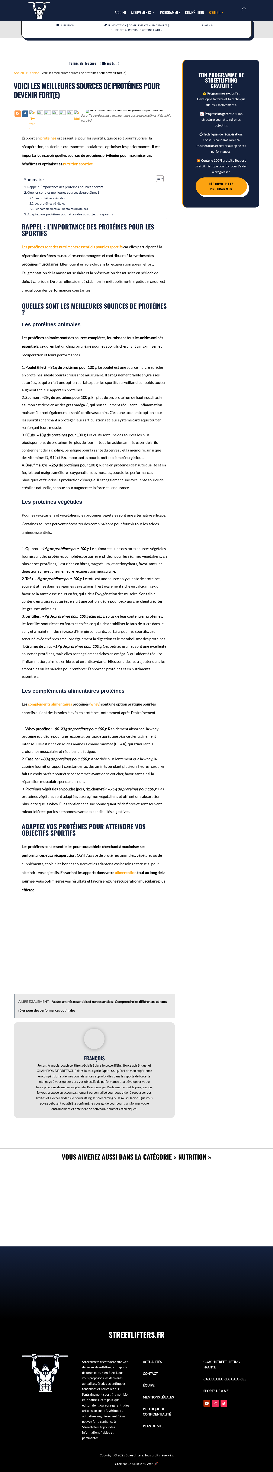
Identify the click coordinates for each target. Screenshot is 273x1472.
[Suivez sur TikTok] (224, 1403)
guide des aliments (124, 30)
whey (158, 30)
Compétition (194, 13)
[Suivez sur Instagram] (215, 1403)
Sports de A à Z (215, 1391)
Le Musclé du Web (140, 1464)
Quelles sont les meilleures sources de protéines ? (63, 192)
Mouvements (141, 13)
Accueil (120, 13)
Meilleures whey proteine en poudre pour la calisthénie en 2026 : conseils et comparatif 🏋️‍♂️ (137, 1179)
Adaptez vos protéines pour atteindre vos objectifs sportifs (70, 214)
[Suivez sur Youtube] (206, 1403)
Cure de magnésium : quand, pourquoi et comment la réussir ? (136, 1231)
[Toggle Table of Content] (158, 178)
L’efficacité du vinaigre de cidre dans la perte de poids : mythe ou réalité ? (136, 1282)
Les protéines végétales (50, 203)
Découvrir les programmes (221, 186)
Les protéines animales (50, 198)
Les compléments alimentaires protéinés (61, 208)
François (94, 1058)
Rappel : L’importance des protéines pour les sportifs (65, 187)
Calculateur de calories (224, 1379)
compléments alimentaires (148, 25)
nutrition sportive (78, 164)
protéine (146, 30)
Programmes (170, 13)
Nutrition (67, 25)
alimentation (116, 25)
